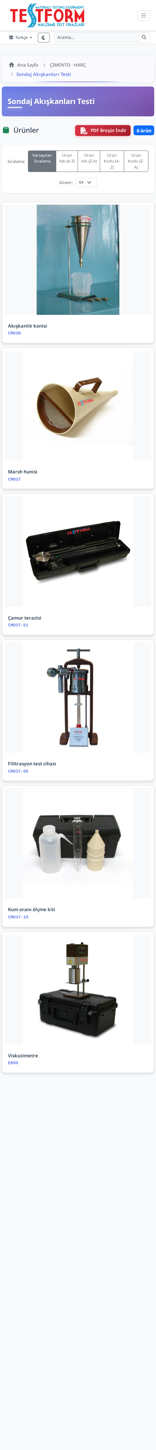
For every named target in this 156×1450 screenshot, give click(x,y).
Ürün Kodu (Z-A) (136, 161)
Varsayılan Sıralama (42, 158)
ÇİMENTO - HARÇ (68, 65)
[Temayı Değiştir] (43, 38)
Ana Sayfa (27, 65)
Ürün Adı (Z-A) (89, 158)
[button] (144, 37)
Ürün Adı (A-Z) (67, 158)
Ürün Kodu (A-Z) (112, 161)
